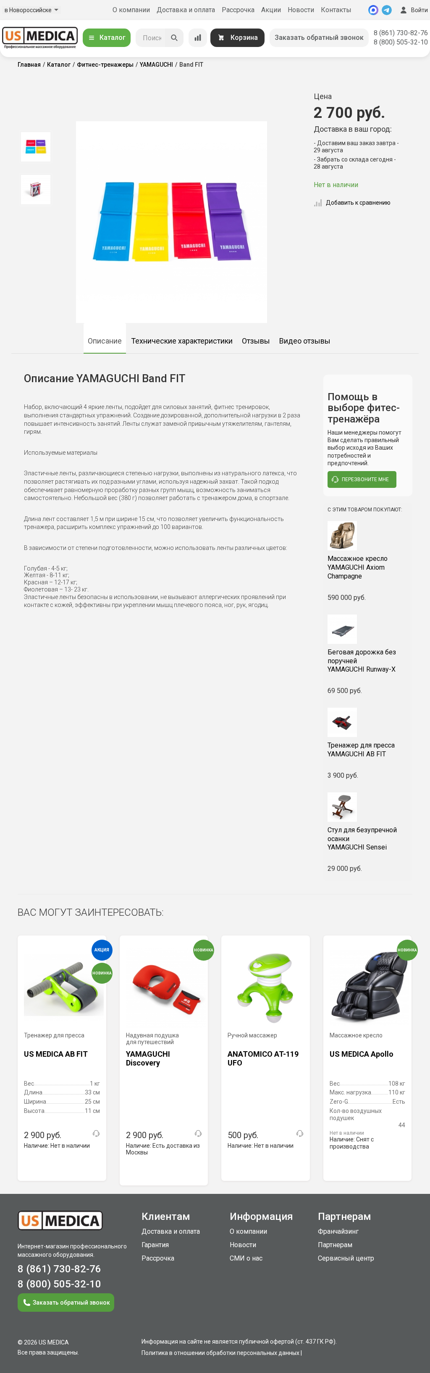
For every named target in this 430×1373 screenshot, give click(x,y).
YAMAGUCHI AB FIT (361, 749)
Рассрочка (238, 10)
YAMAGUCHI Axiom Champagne (358, 567)
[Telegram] (387, 10)
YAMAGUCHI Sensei (362, 839)
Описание (105, 340)
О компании (131, 10)
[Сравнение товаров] (198, 38)
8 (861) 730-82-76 (401, 33)
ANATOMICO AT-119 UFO (263, 1059)
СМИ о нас (246, 1258)
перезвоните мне (365, 479)
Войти (419, 10)
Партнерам (335, 1245)
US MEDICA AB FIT (56, 1054)
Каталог (113, 38)
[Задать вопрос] (96, 1133)
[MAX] (373, 10)
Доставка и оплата (186, 10)
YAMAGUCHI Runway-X (362, 661)
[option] (35, 147)
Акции (271, 10)
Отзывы (256, 340)
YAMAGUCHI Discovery (148, 1059)
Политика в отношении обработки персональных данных (220, 1353)
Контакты (336, 10)
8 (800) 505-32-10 (401, 42)
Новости (301, 10)
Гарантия (155, 1245)
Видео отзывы (304, 340)
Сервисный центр (346, 1258)
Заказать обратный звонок (319, 38)
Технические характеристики (182, 340)
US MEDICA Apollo (361, 1054)
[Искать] (174, 38)
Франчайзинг (338, 1231)
